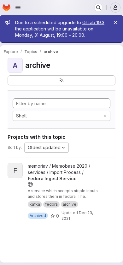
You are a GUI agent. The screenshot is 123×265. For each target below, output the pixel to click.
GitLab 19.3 (93, 22)
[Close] (115, 22)
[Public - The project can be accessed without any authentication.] (30, 184)
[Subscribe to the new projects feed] (61, 80)
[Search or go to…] (98, 7)
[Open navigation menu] (18, 8)
